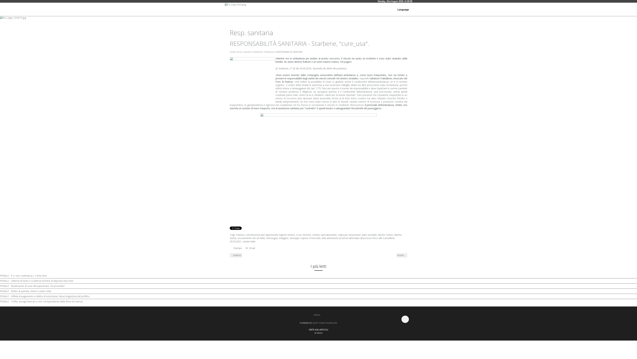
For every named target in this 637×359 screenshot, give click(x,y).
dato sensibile (369, 234)
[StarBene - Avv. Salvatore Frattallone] (318, 159)
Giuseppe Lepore (299, 238)
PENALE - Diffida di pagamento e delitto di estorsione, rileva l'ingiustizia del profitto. (45, 296)
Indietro (236, 255)
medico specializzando (324, 234)
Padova (240, 234)
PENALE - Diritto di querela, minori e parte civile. (26, 291)
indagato (283, 238)
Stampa (237, 248)
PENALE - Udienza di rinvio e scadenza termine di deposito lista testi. (37, 280)
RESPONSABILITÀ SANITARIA (290, 52)
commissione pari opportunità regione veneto (270, 234)
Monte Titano (385, 234)
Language (403, 9)
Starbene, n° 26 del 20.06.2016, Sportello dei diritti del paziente (312, 68)
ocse (298, 234)
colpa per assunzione (349, 234)
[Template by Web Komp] (233, 321)
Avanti (401, 255)
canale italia (249, 241)
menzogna (272, 238)
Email (251, 248)
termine (307, 234)
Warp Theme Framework (325, 323)
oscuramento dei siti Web (251, 238)
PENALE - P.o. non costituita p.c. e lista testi (23, 275)
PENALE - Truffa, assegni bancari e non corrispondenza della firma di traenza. (41, 301)
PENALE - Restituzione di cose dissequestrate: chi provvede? (32, 286)
